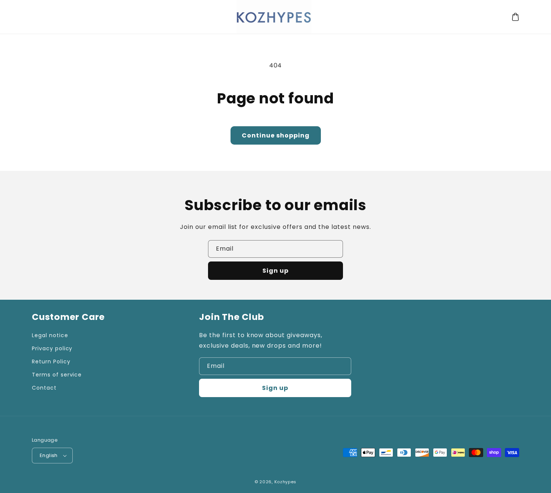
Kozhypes (285, 482)
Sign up (275, 270)
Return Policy (51, 361)
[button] (515, 17)
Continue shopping (276, 135)
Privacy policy (52, 348)
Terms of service (57, 374)
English (49, 455)
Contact (44, 387)
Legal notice (50, 335)
